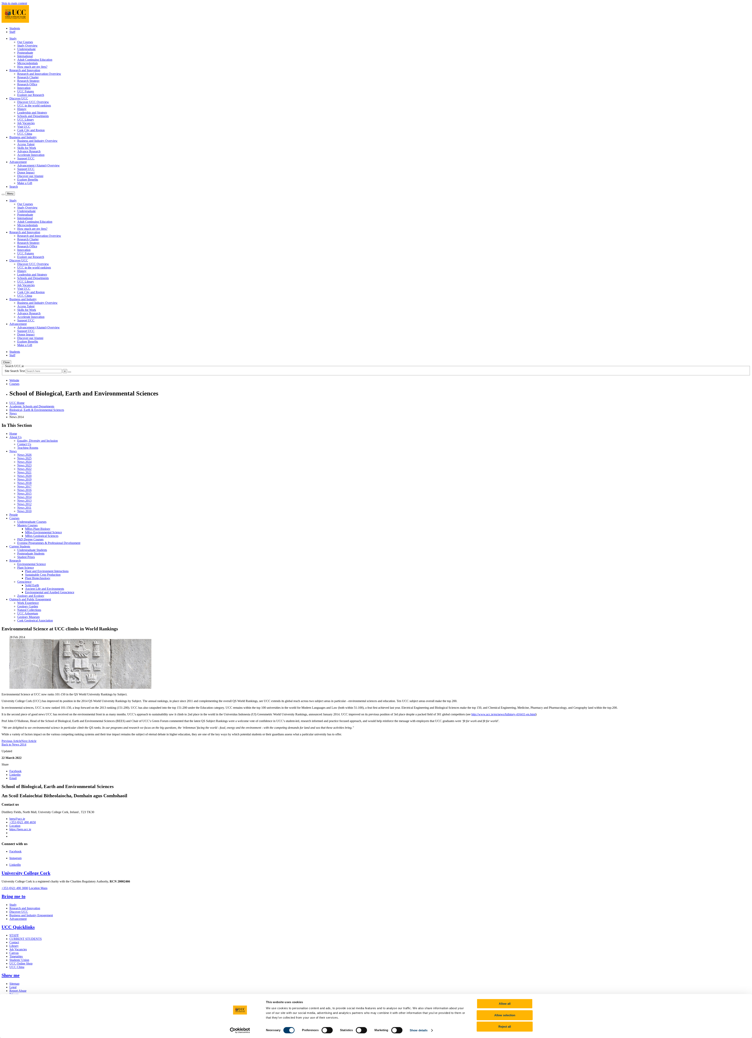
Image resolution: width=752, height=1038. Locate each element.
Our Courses (25, 42)
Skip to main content (14, 3)
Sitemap (14, 983)
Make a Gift (24, 183)
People (13, 514)
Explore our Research (30, 95)
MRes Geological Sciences (41, 536)
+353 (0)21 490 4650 (22, 822)
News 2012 (24, 504)
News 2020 (24, 476)
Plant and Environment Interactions (47, 571)
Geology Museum (28, 617)
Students (14, 28)
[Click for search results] (69, 372)
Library (14, 946)
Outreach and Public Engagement (30, 599)
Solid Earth (32, 585)
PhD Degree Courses (30, 539)
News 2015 (24, 493)
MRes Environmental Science (43, 532)
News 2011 (24, 507)
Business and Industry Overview (37, 140)
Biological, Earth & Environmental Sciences (36, 410)
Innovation (24, 88)
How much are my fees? (32, 66)
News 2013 (24, 500)
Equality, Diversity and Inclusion (37, 440)
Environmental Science (31, 564)
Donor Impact (25, 172)
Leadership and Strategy (32, 112)
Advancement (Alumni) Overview (38, 165)
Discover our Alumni (30, 176)
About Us (15, 437)
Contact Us (24, 444)
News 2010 (24, 511)
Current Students (19, 546)
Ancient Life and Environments (44, 588)
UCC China (24, 133)
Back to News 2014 (14, 744)
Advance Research (29, 151)
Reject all (504, 1026)
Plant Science (25, 567)
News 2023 (24, 465)
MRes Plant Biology (37, 528)
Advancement (18, 918)
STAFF (14, 935)
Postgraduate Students (30, 553)
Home (13, 433)
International (25, 56)
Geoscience (24, 581)
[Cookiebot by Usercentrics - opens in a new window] (240, 1030)
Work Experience (28, 603)
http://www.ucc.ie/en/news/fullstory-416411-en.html (503, 714)
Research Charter (28, 77)
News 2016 (24, 490)
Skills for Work (26, 147)
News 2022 (24, 469)
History (21, 109)
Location (14, 825)
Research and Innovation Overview (39, 73)
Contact (14, 942)
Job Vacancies (26, 123)
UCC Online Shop (21, 963)
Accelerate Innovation (30, 155)
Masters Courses (27, 525)
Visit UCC (23, 126)
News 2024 (24, 461)
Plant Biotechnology (37, 578)
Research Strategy (28, 80)
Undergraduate (26, 49)
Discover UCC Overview (33, 102)
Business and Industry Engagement (31, 915)
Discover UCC (18, 911)
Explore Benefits (27, 179)
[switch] (327, 1030)
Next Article (28, 741)
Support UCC (25, 158)
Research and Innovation (24, 908)
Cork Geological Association (35, 620)
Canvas (14, 953)
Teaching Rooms (27, 447)
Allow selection (504, 1015)
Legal (12, 987)
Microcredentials (27, 63)
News (13, 413)
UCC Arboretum (27, 613)
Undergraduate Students (32, 550)
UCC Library (25, 119)
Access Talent (25, 144)
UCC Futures (25, 91)
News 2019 (24, 479)
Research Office (27, 84)
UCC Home (16, 403)
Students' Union (19, 960)
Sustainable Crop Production (43, 574)
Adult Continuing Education (34, 59)
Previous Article (11, 741)
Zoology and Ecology (30, 595)
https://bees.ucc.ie (20, 829)
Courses (14, 518)
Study (13, 904)
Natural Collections (29, 610)
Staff (12, 31)
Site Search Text (15, 371)
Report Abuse (17, 990)
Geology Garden (27, 606)
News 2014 (24, 497)
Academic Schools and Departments (31, 406)
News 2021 (24, 472)
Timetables (16, 956)
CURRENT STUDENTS (25, 938)
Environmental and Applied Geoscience (49, 592)
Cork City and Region (31, 130)
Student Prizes (26, 557)
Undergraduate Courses (31, 521)
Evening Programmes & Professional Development (48, 543)
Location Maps (38, 888)
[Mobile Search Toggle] (3, 194)
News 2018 (24, 483)
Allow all (505, 1003)
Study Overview (27, 45)
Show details (419, 1030)
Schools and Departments (33, 116)
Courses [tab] (14, 384)
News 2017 (24, 486)
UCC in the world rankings (34, 105)
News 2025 (24, 458)
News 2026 (24, 454)
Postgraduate (25, 52)
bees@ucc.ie (17, 818)
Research (15, 560)
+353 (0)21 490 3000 (15, 888)
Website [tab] (14, 380)
